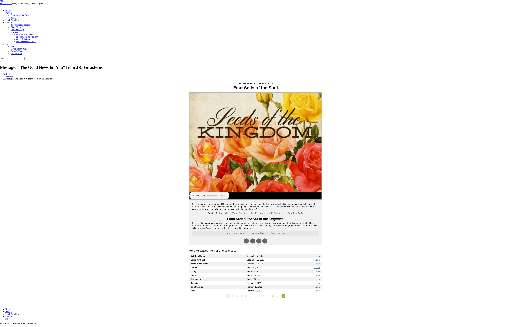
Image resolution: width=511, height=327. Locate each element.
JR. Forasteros (6, 3)
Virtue (235, 213)
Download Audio (295, 213)
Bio (12, 46)
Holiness (227, 213)
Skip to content (6, 1)
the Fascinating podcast (20, 25)
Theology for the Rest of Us (28, 37)
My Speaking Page (19, 49)
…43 (278, 296)
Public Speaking (12, 20)
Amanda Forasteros (19, 51)
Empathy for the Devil (20, 15)
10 (268, 296)
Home (8, 10)
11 (273, 296)
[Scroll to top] (1, 326)
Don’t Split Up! (17, 29)
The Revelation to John (26, 41)
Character (243, 213)
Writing (8, 13)
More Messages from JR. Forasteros (267, 213)
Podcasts (9, 22)
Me (6, 44)
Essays (13, 18)
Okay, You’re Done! (19, 27)
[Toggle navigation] (1, 6)
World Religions (23, 39)
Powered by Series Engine (312, 303)
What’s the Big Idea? (25, 34)
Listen (317, 256)
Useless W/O (16, 53)
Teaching (14, 32)
